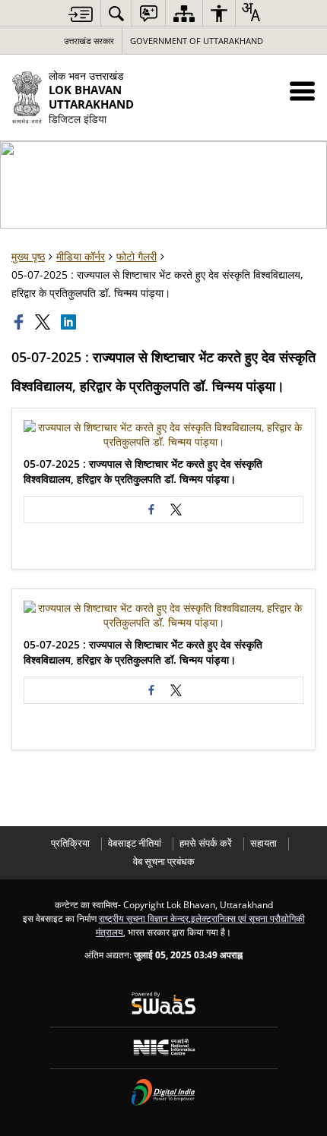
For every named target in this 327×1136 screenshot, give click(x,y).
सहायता (263, 843)
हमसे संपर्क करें (205, 843)
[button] (302, 90)
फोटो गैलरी (136, 256)
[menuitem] (116, 13)
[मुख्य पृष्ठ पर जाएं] (80, 14)
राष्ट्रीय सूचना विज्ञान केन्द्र (144, 918)
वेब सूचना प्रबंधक (164, 861)
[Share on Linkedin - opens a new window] (70, 322)
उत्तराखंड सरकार (89, 40)
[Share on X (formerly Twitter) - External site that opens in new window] (176, 509)
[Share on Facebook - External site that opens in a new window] (151, 509)
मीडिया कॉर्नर (80, 256)
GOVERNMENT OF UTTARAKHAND (196, 40)
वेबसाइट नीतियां (134, 843)
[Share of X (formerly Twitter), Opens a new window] (44, 322)
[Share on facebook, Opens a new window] (20, 322)
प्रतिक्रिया (70, 843)
